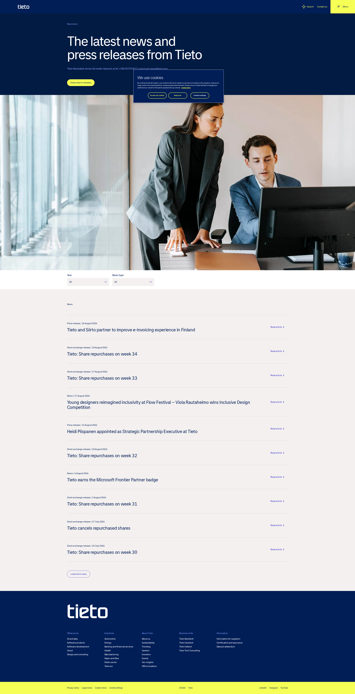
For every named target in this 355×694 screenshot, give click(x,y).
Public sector (110, 662)
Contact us (322, 6)
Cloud (70, 650)
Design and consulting (77, 654)
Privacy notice (73, 688)
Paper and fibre (111, 658)
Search (310, 6)
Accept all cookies (157, 95)
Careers (145, 650)
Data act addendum (226, 646)
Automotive (110, 639)
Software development (78, 646)
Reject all (177, 95)
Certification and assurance (230, 642)
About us (146, 639)
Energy (107, 642)
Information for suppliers (228, 639)
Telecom (108, 666)
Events (145, 658)
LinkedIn (263, 688)
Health (107, 650)
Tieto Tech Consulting (189, 650)
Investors (146, 654)
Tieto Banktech (186, 639)
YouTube (284, 688)
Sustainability (148, 642)
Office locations (149, 666)
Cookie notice (101, 688)
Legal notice (87, 688)
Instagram (273, 688)
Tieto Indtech (185, 646)
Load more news (79, 574)
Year (69, 275)
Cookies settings (200, 95)
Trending (146, 646)
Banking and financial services (118, 646)
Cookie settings (116, 688)
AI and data (72, 639)
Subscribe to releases (80, 82)
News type (118, 275)
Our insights (147, 662)
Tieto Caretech (186, 642)
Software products (76, 642)
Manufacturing (111, 654)
